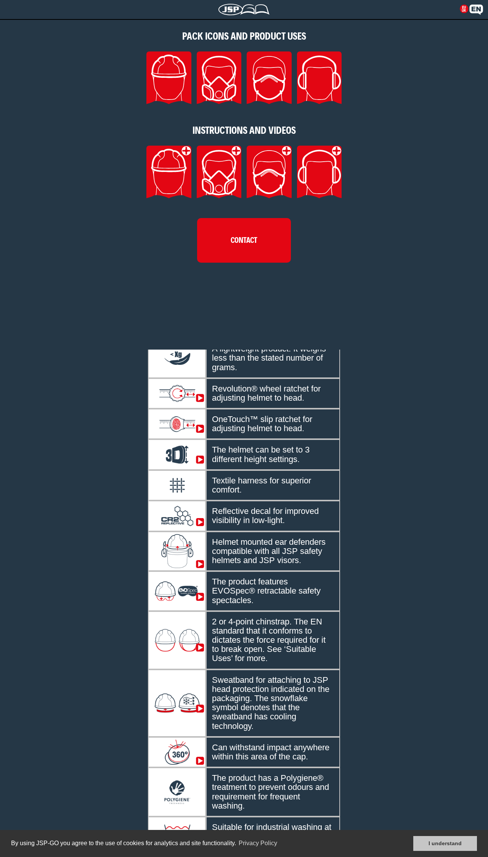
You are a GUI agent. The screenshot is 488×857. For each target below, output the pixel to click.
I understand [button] (445, 843)
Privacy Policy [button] (258, 843)
